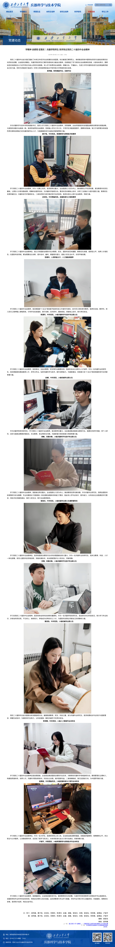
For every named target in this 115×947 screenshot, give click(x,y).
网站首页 (9, 12)
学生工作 (105, 12)
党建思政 (91, 12)
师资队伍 (37, 12)
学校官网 (90, 5)
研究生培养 (64, 12)
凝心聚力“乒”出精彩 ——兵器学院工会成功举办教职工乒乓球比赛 (88, 923)
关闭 (105, 926)
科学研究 (77, 12)
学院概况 (23, 12)
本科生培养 (50, 12)
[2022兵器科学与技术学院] (31, 5)
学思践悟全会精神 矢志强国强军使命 (97, 925)
